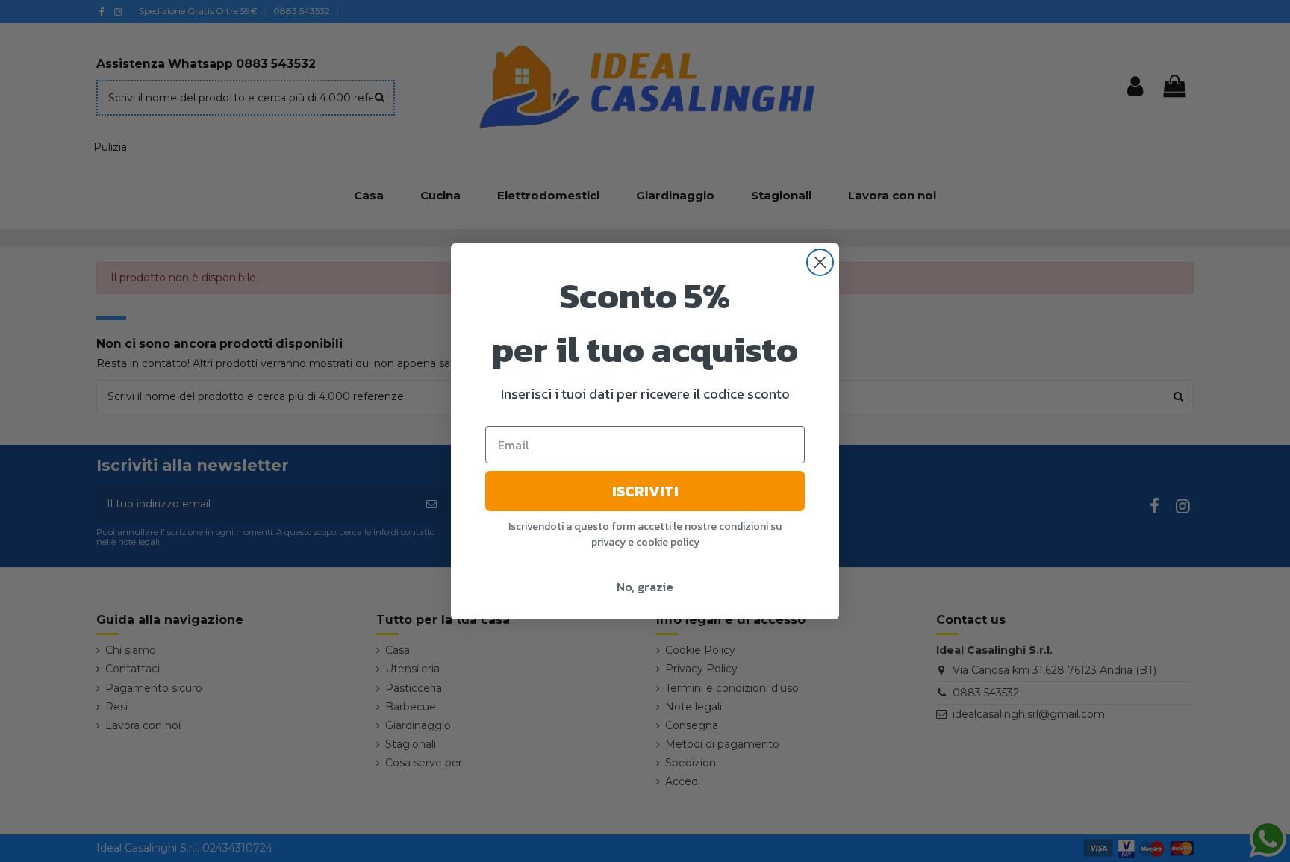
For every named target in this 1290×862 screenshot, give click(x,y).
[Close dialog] (820, 262)
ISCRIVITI (645, 491)
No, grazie (645, 587)
